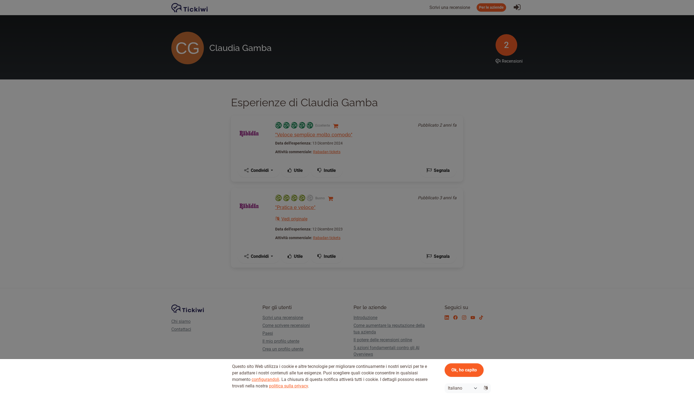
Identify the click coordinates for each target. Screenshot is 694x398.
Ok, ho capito (464, 370)
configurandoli (265, 379)
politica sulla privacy (288, 386)
